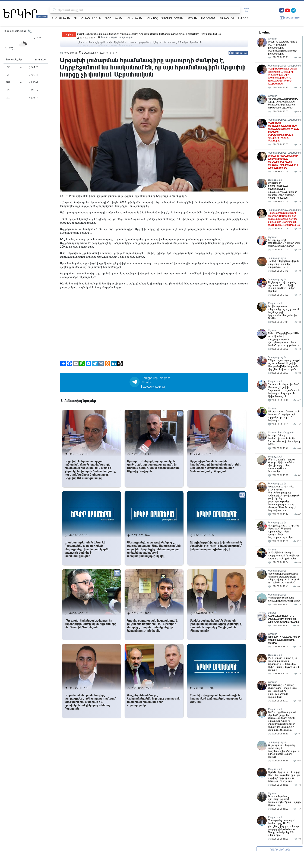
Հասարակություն (87, 18)
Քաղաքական (61, 18)
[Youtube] (287, 10)
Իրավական (133, 18)
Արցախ (192, 18)
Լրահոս (264, 32)
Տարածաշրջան (172, 18)
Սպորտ (243, 18)
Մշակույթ (227, 18)
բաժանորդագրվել (154, 386)
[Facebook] (281, 10)
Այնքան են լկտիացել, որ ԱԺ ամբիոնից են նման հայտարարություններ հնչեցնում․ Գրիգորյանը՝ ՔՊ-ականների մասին (139, 34)
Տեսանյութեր (292, 17)
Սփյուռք (208, 18)
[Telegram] (293, 10)
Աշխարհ (151, 18)
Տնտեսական (113, 18)
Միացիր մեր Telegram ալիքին (155, 379)
